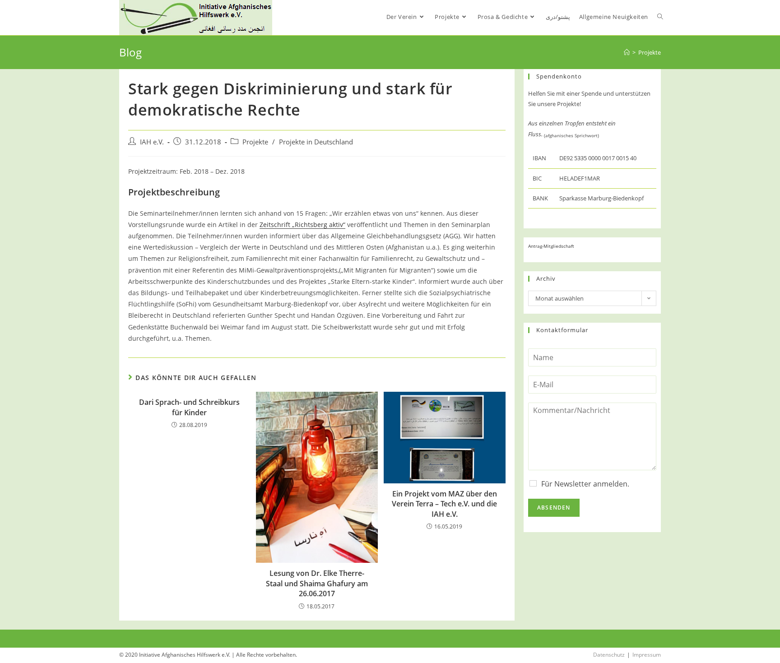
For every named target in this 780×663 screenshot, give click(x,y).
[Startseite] (627, 52)
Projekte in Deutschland (316, 142)
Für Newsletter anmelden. (585, 484)
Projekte (255, 142)
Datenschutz (609, 654)
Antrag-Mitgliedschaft (551, 246)
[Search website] (660, 16)
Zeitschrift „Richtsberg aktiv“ (302, 224)
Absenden (554, 507)
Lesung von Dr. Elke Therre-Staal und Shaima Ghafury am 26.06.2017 (317, 583)
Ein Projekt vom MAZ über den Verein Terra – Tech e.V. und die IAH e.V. (444, 504)
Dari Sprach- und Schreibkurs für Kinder (189, 407)
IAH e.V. (152, 142)
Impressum (646, 654)
